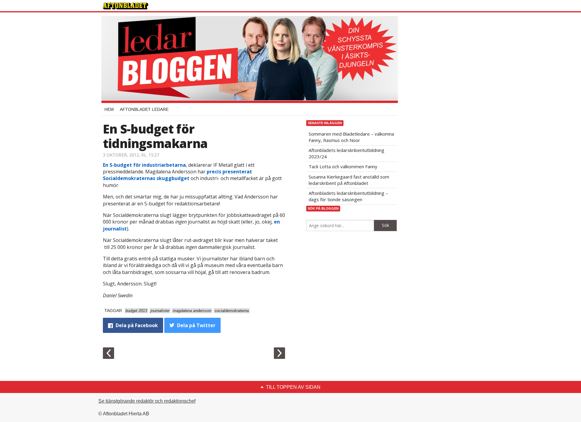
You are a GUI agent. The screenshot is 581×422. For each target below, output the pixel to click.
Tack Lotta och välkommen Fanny (343, 166)
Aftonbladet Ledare (144, 109)
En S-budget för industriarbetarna (144, 165)
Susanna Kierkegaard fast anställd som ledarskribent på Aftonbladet (349, 180)
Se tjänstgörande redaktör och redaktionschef (146, 401)
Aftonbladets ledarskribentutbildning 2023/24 (346, 153)
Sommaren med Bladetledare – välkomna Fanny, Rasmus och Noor (351, 137)
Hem (109, 109)
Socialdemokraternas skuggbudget (146, 178)
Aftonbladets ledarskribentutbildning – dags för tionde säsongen (348, 196)
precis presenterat (229, 171)
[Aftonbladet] (125, 6)
